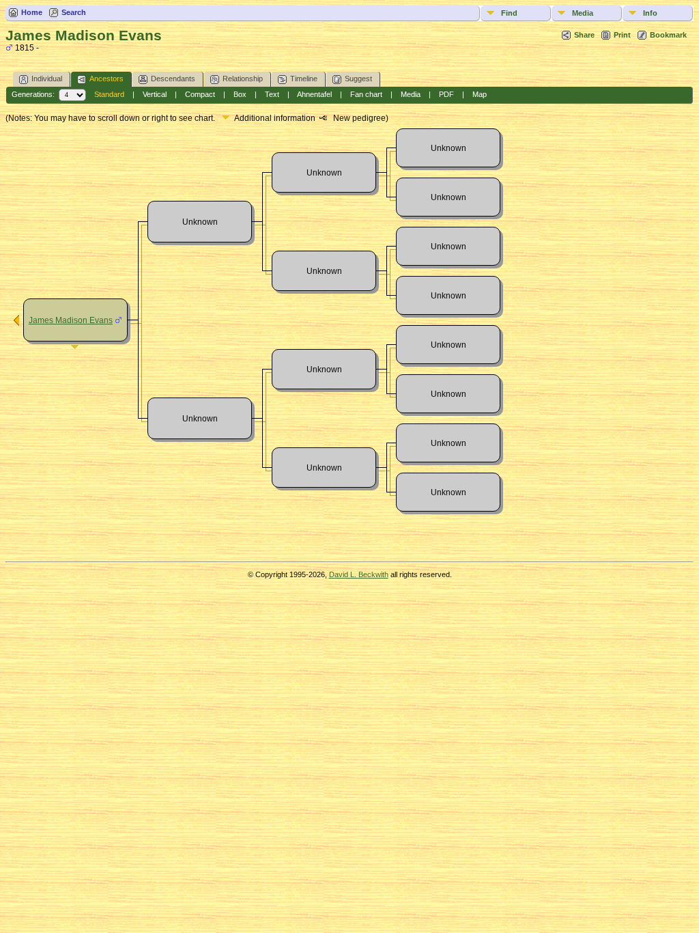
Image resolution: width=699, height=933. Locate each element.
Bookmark (668, 35)
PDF (446, 94)
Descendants (173, 78)
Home (31, 12)
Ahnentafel (314, 94)
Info (650, 13)
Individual (46, 78)
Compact (200, 94)
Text (272, 94)
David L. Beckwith (358, 574)
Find (509, 13)
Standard (109, 94)
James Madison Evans (71, 320)
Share (584, 35)
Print (622, 35)
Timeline (303, 78)
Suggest (358, 78)
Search (73, 12)
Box (239, 94)
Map (479, 94)
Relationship (243, 78)
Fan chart (366, 94)
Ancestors (106, 78)
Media (582, 13)
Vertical (155, 94)
